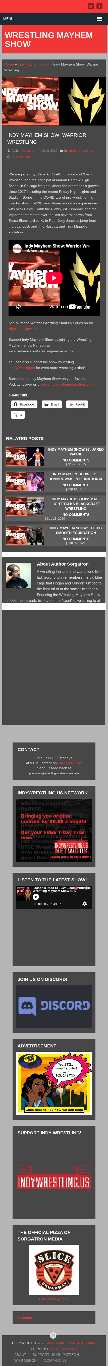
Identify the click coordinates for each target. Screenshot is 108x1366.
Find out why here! (54, 1299)
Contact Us (55, 1360)
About (20, 1355)
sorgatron (28, 150)
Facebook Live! (70, 763)
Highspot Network (23, 329)
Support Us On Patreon (56, 1355)
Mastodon (24, 1318)
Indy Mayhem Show (33, 64)
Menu (8, 19)
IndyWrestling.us (22, 368)
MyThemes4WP (62, 1349)
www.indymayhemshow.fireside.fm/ (69, 384)
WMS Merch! (26, 1360)
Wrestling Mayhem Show (49, 39)
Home (9, 64)
